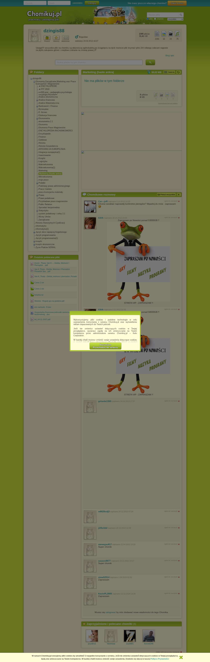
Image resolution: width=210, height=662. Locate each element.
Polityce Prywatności (160, 659)
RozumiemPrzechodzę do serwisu (105, 346)
